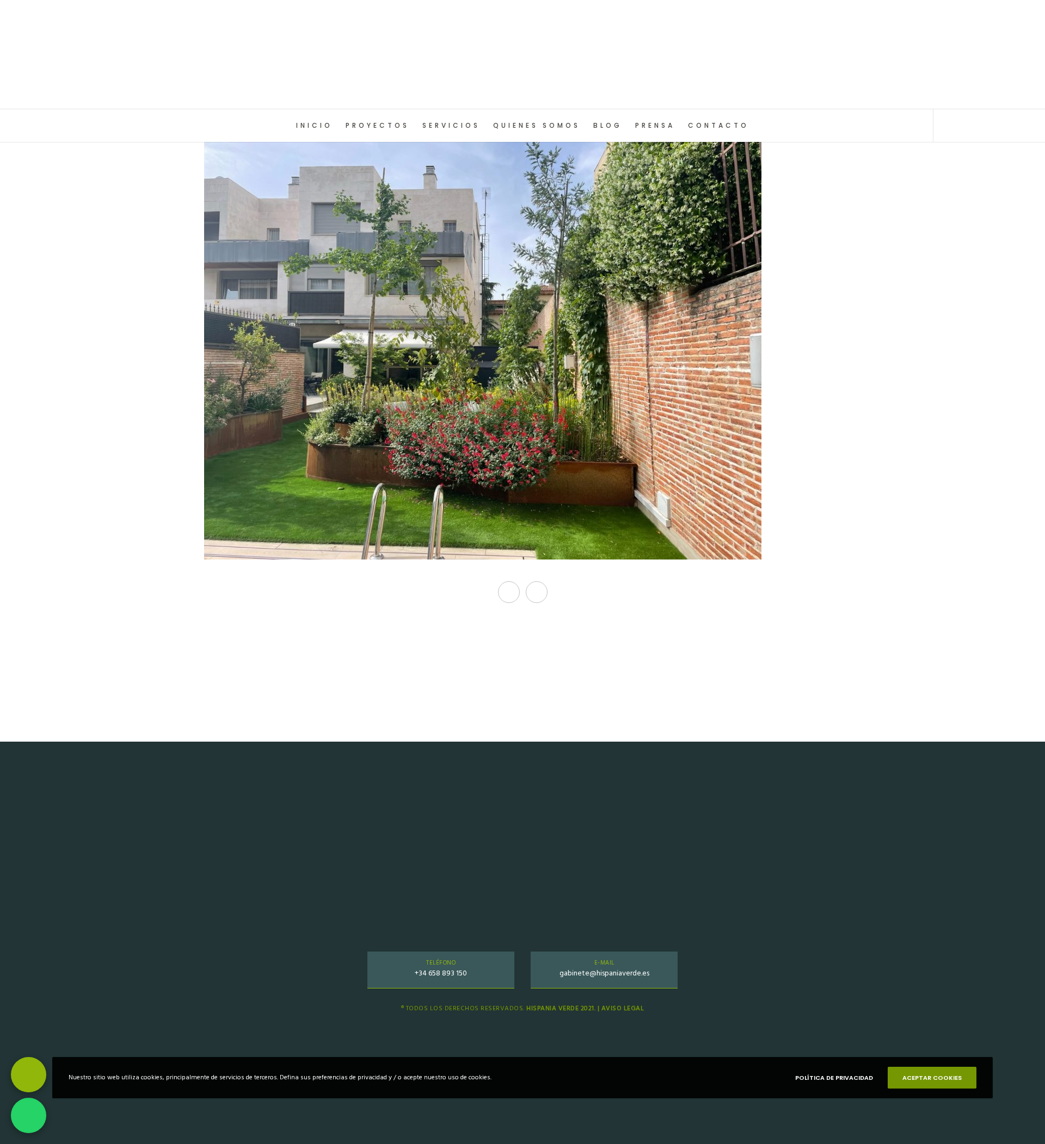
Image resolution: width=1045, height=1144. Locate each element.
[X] (945, 125)
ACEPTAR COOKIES (932, 1077)
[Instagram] (994, 125)
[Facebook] (970, 125)
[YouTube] (1019, 125)
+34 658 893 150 (441, 973)
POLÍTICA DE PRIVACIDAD (834, 1077)
